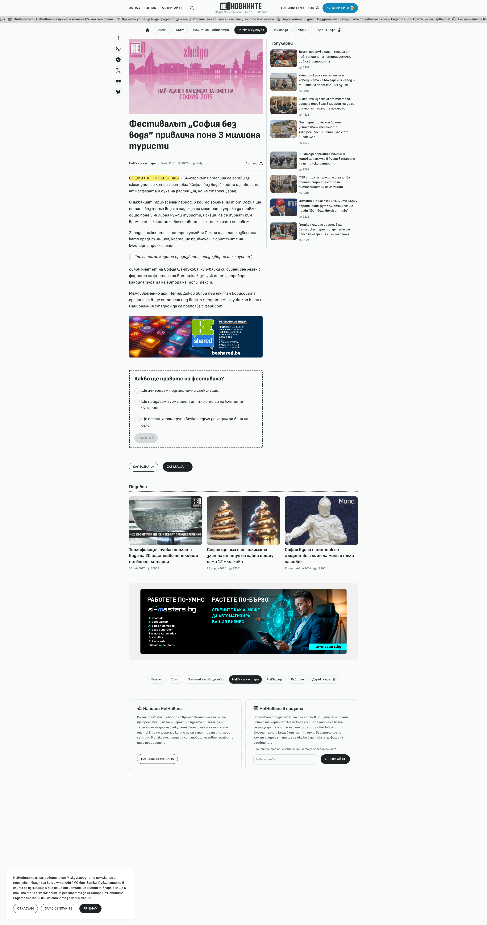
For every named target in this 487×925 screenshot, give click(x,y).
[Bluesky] (118, 92)
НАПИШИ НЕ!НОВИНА (157, 759)
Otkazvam (25, 908)
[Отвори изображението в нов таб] (196, 76)
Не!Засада (280, 30)
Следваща (175, 467)
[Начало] (147, 30)
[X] (118, 70)
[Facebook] (118, 38)
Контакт (151, 8)
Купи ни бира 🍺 (340, 8)
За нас (134, 8)
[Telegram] (118, 59)
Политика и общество (211, 30)
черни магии (80, 898)
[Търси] (190, 8)
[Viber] (118, 49)
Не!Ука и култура (250, 30)
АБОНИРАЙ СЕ (335, 759)
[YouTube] (118, 81)
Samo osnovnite (58, 908)
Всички (162, 30)
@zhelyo (198, 163)
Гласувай (146, 438)
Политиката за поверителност (313, 749)
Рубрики (302, 30)
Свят (180, 30)
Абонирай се (172, 8)
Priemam (90, 908)
